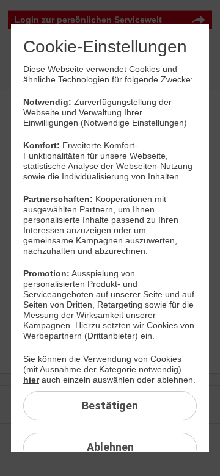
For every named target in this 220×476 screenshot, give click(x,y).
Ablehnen (109, 447)
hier (31, 379)
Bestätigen (110, 405)
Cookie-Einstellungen (105, 46)
